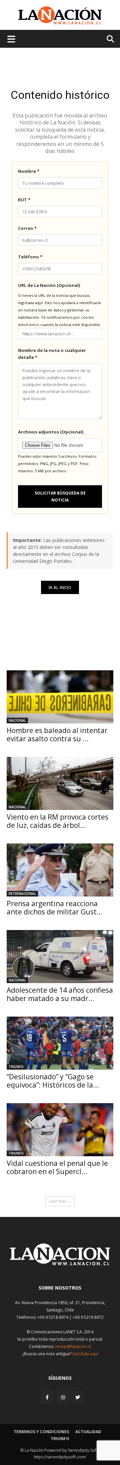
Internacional (22, 893)
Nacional (17, 720)
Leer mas (57, 1201)
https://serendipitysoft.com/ (60, 1457)
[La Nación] (60, 15)
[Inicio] (60, 1263)
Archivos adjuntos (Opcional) (50, 432)
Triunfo (16, 1066)
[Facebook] (47, 1397)
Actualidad (88, 1431)
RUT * (24, 200)
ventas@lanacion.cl (73, 1346)
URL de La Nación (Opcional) (49, 285)
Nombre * (28, 171)
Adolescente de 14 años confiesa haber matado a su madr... (60, 994)
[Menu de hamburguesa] (11, 39)
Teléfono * (30, 257)
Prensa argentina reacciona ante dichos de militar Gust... (55, 907)
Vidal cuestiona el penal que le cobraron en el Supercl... (57, 1167)
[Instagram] (63, 1397)
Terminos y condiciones (41, 1431)
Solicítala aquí (85, 1354)
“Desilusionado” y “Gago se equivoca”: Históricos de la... (53, 1081)
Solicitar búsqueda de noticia (60, 496)
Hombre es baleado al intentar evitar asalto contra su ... (57, 734)
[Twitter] (77, 1397)
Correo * (27, 228)
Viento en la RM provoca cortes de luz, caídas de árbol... (57, 821)
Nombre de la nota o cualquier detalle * (52, 353)
